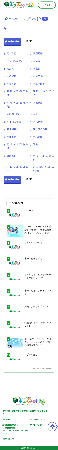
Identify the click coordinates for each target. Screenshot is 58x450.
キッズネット (15, 19)
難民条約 (11, 155)
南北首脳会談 (14, 121)
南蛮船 (36, 68)
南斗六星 (11, 53)
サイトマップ (36, 425)
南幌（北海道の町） (17, 146)
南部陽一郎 (13, 114)
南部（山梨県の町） (43, 93)
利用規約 (6, 419)
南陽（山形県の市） (17, 169)
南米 (35, 114)
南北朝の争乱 (40, 129)
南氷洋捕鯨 (39, 83)
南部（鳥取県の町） (17, 104)
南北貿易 (11, 136)
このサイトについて (38, 411)
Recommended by (39, 368)
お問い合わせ (8, 438)
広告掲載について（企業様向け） (15, 429)
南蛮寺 (36, 61)
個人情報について (38, 419)
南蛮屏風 (11, 76)
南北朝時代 (13, 129)
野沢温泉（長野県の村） (43, 169)
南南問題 (38, 53)
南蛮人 (10, 68)
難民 (35, 144)
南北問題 (38, 136)
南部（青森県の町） (17, 93)
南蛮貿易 (11, 83)
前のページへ (12, 41)
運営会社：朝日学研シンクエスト (15, 412)
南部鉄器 (38, 102)
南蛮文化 (38, 76)
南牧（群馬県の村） (43, 157)
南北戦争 (38, 121)
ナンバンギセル (15, 61)
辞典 (34, 19)
